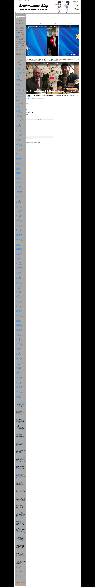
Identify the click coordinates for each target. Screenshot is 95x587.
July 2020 (17, 197)
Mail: (27, 106)
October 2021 (18, 178)
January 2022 (18, 174)
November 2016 (18, 253)
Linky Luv (17, 86)
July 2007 (17, 395)
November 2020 (18, 192)
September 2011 (18, 331)
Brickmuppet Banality (19, 72)
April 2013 (17, 307)
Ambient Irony (18, 561)
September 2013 (18, 301)
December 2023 (18, 145)
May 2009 (17, 367)
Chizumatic (18, 531)
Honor (17, 81)
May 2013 (17, 306)
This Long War (18, 97)
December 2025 (18, 115)
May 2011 (17, 336)
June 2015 (17, 274)
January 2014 (18, 296)
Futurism (17, 79)
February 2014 (18, 295)
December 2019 (18, 206)
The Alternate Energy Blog (20, 420)
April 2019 (17, 216)
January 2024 (18, 144)
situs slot (17, 34)
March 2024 (18, 141)
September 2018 (18, 225)
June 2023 (17, 153)
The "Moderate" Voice (19, 468)
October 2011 (18, 330)
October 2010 (18, 345)
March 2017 (18, 248)
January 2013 (18, 311)
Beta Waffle (18, 539)
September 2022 (18, 164)
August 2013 (18, 302)
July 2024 (17, 136)
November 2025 (18, 116)
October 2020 (18, 193)
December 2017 (18, 236)
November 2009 (18, 359)
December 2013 (18, 297)
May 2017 (17, 245)
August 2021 (18, 181)
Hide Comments (28, 101)
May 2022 (17, 169)
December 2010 (18, 343)
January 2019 (18, 220)
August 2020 (18, 196)
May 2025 (17, 124)
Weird (17, 100)
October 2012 (18, 315)
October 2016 (18, 254)
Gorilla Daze (18, 508)
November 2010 (18, 344)
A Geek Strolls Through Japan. (19, 62)
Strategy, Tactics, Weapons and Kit (20, 93)
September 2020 (18, 195)
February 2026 (18, 112)
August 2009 (18, 363)
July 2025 (17, 121)
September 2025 (18, 119)
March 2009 (18, 369)
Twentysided (18, 554)
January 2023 (18, 159)
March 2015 (18, 278)
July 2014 (17, 288)
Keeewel (17, 85)
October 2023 (18, 148)
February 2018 (18, 234)
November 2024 (18, 131)
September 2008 (18, 377)
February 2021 (18, 188)
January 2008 (18, 387)
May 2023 (17, 154)
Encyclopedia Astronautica (20, 405)
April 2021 (17, 186)
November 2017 (18, 238)
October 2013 (18, 300)
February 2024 (18, 143)
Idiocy (17, 84)
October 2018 (18, 224)
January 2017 (18, 250)
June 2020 (17, 198)
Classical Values (18, 476)
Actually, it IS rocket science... (19, 64)
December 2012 (18, 312)
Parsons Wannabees (19, 90)
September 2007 (18, 392)
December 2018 (18, 221)
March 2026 (18, 111)
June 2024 (17, 138)
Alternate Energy (18, 67)
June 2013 (17, 305)
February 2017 (18, 249)
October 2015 (18, 269)
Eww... (17, 76)
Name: (27, 103)
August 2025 (18, 120)
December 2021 (18, 176)
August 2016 (18, 257)
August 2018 (18, 226)
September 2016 (18, 255)
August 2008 (18, 378)
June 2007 (17, 396)
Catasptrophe (18, 73)
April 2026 (17, 110)
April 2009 (17, 368)
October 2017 (18, 239)
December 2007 (18, 388)
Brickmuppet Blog (32, 18)
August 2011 (18, 333)
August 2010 (18, 348)
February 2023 (18, 158)
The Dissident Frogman (19, 465)
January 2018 (18, 235)
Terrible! (17, 96)
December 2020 (18, 191)
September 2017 (18, 240)
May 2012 (17, 321)
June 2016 (17, 259)
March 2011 (18, 339)
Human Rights (18, 83)
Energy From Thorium (19, 435)
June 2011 (17, 335)
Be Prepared (18, 68)
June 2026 (17, 107)
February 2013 (18, 310)
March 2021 (18, 187)
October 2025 (18, 117)
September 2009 (18, 362)
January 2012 (18, 326)
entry (23, 24)
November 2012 (18, 314)
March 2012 (18, 324)
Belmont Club (18, 458)
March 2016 (18, 263)
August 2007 (18, 393)
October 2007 (18, 391)
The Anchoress (18, 446)
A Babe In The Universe (20, 403)
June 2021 (17, 183)
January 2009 (18, 372)
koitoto (17, 38)
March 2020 (18, 202)
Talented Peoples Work (19, 95)
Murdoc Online (18, 450)
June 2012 (17, 320)
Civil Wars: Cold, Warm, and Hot (20, 75)
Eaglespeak (18, 453)
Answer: (27, 114)
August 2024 (18, 135)
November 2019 (18, 207)
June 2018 (17, 229)
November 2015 (18, 268)
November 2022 (18, 162)
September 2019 (18, 210)
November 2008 (18, 374)
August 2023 (18, 150)
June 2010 (17, 350)
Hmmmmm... (18, 80)
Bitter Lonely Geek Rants (20, 69)
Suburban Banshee (19, 517)
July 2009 (17, 364)
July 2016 (17, 258)
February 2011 (18, 340)
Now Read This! (18, 498)
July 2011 (17, 334)
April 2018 (17, 231)
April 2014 (17, 292)
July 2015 (17, 273)
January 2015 (18, 281)
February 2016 (18, 264)
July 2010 (17, 349)
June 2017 (17, 244)
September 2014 (18, 286)
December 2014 (18, 282)
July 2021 (17, 182)
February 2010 (18, 355)
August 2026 (18, 105)
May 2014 (17, 291)
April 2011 (17, 338)
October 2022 (18, 163)
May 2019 (17, 215)
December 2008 (18, 373)
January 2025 (18, 129)
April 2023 (17, 155)
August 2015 (18, 272)
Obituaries (17, 89)
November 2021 (18, 177)
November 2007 (18, 390)
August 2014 (18, 287)
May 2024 (17, 139)
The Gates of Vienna (19, 443)
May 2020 (17, 200)
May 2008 (17, 382)
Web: (27, 109)
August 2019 (18, 211)
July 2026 (17, 106)
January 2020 (18, 205)
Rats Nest (17, 506)
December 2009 (18, 358)
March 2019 (18, 217)
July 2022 (17, 167)
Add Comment (43, 98)
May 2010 (17, 352)
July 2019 (17, 212)
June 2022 (17, 168)
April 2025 (17, 125)
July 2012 (17, 319)
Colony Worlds (18, 418)
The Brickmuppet (31, 98)
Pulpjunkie (17, 513)
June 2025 (17, 122)
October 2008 (18, 376)
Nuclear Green (18, 427)
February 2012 (18, 325)
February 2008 (18, 386)
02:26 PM (35, 98)
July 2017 (17, 243)
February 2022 (18, 173)
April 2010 (17, 353)
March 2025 (18, 126)
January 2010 (18, 357)
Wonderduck (18, 536)
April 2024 (17, 140)
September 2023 (18, 149)
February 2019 (18, 219)
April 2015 (17, 277)
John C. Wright (18, 493)
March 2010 (18, 354)
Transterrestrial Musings (20, 414)
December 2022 (18, 160)
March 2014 (18, 293)
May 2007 (17, 397)
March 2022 (18, 172)
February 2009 (18, 371)
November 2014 (18, 283)
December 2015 (18, 267)
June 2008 (17, 381)
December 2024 (18, 130)
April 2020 (17, 201)
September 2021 (18, 179)
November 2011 (18, 329)
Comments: (28, 117)
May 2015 (17, 276)
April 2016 (17, 262)
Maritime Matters (18, 88)
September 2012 (18, 316)
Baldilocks (17, 461)
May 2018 (17, 230)
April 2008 (17, 383)
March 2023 (18, 157)
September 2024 (18, 134)
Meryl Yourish (18, 474)
